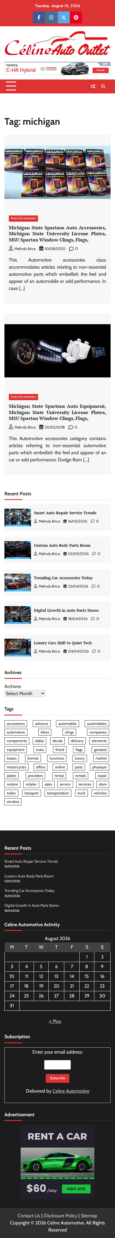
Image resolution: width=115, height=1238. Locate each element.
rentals (80, 775)
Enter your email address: (57, 1071)
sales (48, 784)
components (17, 741)
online (60, 767)
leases (12, 758)
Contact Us (29, 1215)
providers (35, 775)
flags (79, 749)
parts (79, 767)
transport (31, 793)
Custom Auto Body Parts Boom (62, 545)
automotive (16, 732)
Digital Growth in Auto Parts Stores (66, 610)
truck (82, 793)
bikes (45, 732)
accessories (16, 723)
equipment (15, 749)
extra (40, 749)
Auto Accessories (23, 218)
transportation (58, 793)
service (65, 784)
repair (102, 775)
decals (57, 741)
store (103, 784)
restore (12, 784)
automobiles (97, 723)
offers (40, 767)
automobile (67, 723)
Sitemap (89, 1215)
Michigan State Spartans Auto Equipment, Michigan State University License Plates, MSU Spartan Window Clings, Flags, (57, 412)
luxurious (57, 758)
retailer (31, 784)
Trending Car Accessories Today (63, 577)
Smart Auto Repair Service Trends (65, 512)
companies (98, 732)
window (13, 801)
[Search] (103, 86)
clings (69, 732)
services (84, 784)
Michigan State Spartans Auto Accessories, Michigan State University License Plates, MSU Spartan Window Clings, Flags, (57, 233)
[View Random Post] (92, 86)
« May (55, 1021)
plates (11, 775)
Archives (12, 686)
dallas (39, 741)
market (101, 758)
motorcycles (16, 767)
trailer (11, 793)
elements (99, 741)
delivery (77, 741)
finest (59, 749)
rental (59, 775)
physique (99, 767)
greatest (100, 749)
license (33, 758)
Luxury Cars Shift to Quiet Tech (63, 642)
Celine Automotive (70, 1091)
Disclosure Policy (60, 1215)
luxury (80, 758)
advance (41, 723)
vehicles (100, 793)
